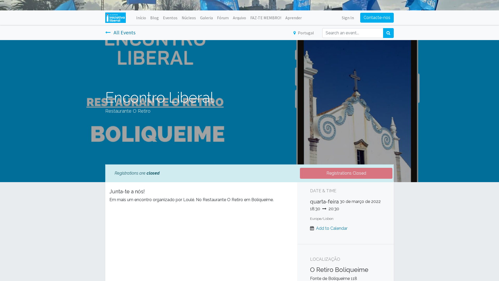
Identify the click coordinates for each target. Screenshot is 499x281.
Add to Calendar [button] (331, 228)
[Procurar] (388, 33)
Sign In (348, 17)
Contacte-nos (377, 17)
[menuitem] (141, 17)
